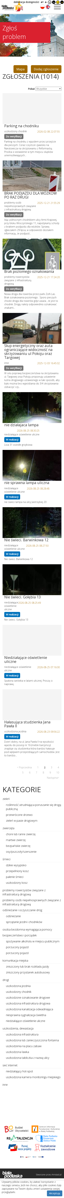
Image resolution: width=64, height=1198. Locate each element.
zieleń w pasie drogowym (21, 820)
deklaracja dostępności (26, 2)
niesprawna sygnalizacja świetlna (26, 1015)
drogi (6, 980)
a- (46, 2)
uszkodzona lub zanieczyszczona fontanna (32, 1040)
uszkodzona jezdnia (18, 986)
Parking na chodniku (21, 125)
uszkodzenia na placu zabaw (23, 1046)
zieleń (6, 799)
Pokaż (31, 88)
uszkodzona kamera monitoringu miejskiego (33, 1077)
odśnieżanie (13, 916)
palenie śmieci (14, 877)
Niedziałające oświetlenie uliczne (25, 659)
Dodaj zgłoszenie (46, 69)
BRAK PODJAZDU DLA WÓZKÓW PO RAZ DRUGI (30, 195)
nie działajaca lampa (21, 424)
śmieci (6, 859)
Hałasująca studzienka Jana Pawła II (27, 724)
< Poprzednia (24, 767)
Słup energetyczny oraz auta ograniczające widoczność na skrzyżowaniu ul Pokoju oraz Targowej (28, 351)
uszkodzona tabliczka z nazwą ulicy (27, 1058)
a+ (42, 2)
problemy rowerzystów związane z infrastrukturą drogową (24, 892)
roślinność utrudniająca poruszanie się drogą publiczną (33, 807)
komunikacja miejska (15, 960)
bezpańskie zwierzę (18, 846)
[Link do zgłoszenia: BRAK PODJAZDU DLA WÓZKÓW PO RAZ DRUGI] (32, 175)
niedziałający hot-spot (19, 1071)
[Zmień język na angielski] (48, 7)
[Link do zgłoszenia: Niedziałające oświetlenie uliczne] (32, 640)
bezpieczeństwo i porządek (20, 935)
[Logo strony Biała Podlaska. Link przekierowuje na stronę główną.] (12, 6)
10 (57, 772)
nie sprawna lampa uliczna (26, 482)
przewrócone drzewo (19, 815)
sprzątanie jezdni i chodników (24, 922)
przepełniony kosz (17, 871)
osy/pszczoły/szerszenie (21, 852)
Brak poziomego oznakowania (29, 271)
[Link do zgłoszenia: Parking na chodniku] (32, 108)
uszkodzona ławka (17, 1052)
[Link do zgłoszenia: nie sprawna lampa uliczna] (32, 465)
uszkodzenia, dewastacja (18, 1028)
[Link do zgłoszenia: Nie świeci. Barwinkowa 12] (32, 522)
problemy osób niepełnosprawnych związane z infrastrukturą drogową (32, 902)
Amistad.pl (56, 1174)
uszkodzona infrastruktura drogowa (28, 1003)
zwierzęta (8, 828)
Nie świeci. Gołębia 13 (22, 597)
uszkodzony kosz (16, 883)
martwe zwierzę (16, 840)
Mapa (20, 69)
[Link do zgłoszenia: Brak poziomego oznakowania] (32, 254)
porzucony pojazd (17, 947)
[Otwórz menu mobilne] (57, 7)
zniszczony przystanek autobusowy (28, 972)
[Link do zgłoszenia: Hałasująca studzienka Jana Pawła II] (32, 704)
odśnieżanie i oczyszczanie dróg (22, 910)
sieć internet (10, 1065)
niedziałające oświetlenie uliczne (25, 1021)
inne (5, 1085)
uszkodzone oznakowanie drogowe (28, 997)
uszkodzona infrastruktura (22, 1034)
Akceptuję (54, 1193)
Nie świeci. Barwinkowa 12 (26, 540)
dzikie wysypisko (16, 865)
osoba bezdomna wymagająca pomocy (27, 929)
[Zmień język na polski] (42, 7)
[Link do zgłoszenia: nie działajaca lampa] (32, 407)
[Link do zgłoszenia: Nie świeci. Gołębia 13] (32, 579)
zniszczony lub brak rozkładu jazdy (27, 966)
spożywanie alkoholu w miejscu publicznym (32, 941)
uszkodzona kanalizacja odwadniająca (29, 1009)
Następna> (53, 777)
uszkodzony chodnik (18, 992)
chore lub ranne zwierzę (20, 834)
